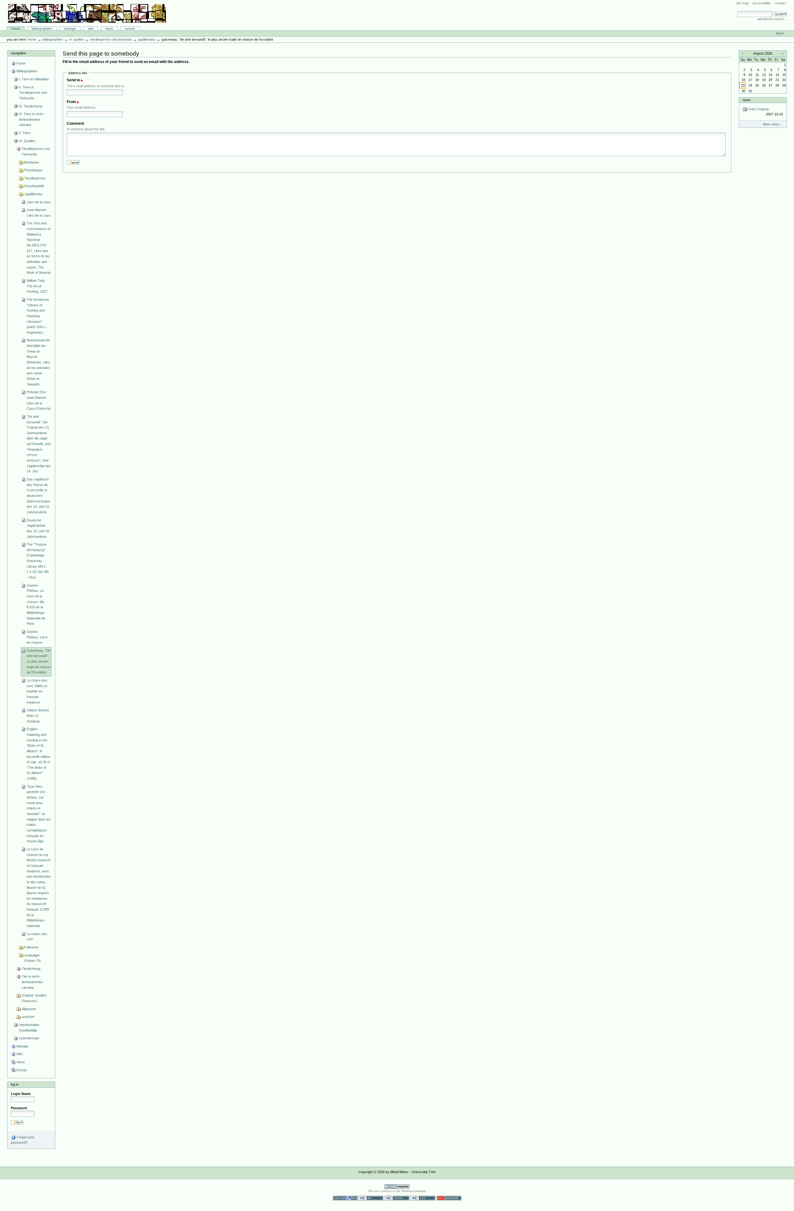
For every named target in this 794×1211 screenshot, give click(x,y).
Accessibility (761, 3)
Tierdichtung (31, 968)
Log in (780, 33)
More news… (773, 124)
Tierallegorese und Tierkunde (111, 39)
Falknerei (31, 947)
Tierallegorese (35, 178)
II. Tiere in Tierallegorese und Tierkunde (33, 92)
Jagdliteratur (146, 39)
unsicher (28, 1017)
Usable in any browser (449, 1198)
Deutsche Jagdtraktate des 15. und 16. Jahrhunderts (38, 528)
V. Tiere (24, 133)
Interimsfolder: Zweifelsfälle (29, 1027)
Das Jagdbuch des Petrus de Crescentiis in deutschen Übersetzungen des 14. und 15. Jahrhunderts (38, 495)
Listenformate (29, 1038)
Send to (73, 80)
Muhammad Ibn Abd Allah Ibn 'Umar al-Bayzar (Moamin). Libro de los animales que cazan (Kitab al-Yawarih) (38, 362)
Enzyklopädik (34, 186)
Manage (70, 28)
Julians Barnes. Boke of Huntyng (38, 715)
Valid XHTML (397, 1198)
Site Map (742, 3)
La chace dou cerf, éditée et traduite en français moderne (37, 691)
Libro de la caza (39, 202)
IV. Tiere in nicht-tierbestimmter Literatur (31, 119)
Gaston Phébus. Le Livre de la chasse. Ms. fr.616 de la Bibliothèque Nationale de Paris (36, 604)
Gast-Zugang (765, 111)
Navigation (18, 53)
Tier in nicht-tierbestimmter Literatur (32, 982)
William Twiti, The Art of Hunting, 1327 (37, 286)
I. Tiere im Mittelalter (34, 79)
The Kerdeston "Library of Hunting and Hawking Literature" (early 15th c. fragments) (38, 316)
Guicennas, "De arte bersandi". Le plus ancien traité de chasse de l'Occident (39, 661)
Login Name (21, 1094)
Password (19, 1108)
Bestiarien (31, 162)
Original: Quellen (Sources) (34, 998)
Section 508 (345, 1198)
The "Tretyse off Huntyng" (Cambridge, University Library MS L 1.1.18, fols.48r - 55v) (38, 560)
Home (15, 28)
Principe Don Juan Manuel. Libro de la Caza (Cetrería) (39, 400)
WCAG (371, 1198)
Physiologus (33, 170)
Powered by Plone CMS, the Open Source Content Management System (397, 1186)
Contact (780, 3)
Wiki (90, 28)
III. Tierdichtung (30, 106)
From (71, 102)
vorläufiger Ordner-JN (32, 958)
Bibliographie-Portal (87, 13)
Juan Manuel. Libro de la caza (39, 212)
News (109, 28)
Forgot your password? (22, 1139)
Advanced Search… (772, 19)
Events (130, 28)
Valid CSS (423, 1198)
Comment (75, 123)
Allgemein (29, 1009)
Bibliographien (42, 28)
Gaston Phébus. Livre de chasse (37, 637)
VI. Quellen (76, 39)
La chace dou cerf (37, 936)
